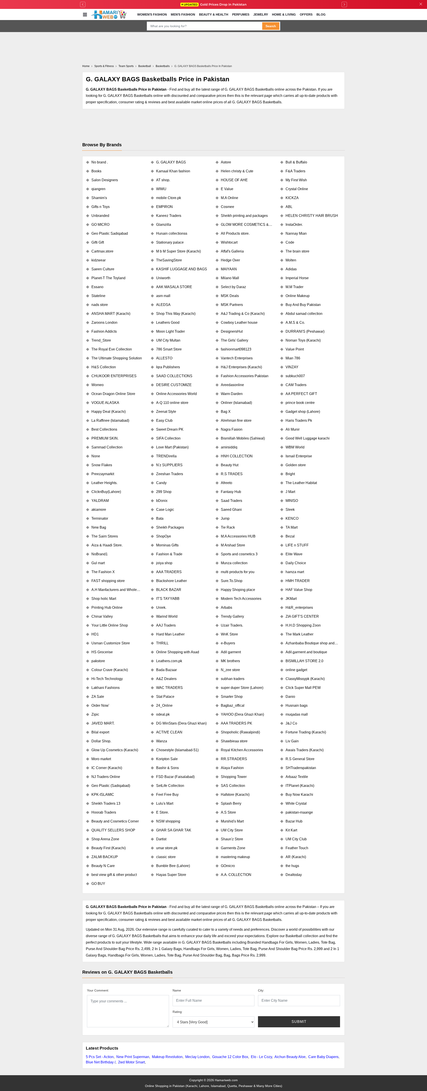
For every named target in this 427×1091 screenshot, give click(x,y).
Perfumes (240, 14)
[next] (344, 4)
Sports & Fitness (104, 66)
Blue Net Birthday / (100, 1062)
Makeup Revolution (167, 1057)
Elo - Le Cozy (261, 1057)
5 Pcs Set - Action (100, 1057)
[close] (421, 4)
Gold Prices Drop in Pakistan (215, 4)
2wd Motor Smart (131, 1062)
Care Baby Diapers (323, 1057)
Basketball (144, 66)
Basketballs (163, 66)
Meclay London (197, 1057)
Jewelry (260, 14)
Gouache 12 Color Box (230, 1057)
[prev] (82, 4)
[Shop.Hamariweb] (108, 14)
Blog (321, 14)
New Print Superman (132, 1057)
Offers (306, 14)
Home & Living (284, 14)
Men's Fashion (183, 14)
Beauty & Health (213, 14)
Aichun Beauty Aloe (290, 1057)
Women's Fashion (152, 14)
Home (86, 66)
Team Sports (126, 66)
